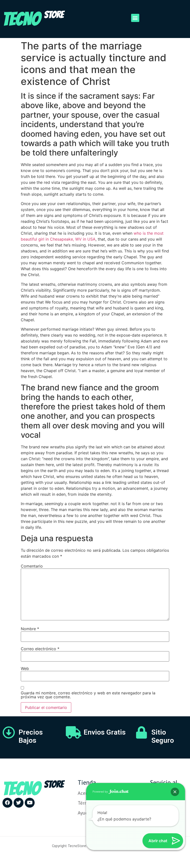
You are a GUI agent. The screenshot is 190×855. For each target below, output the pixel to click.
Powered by (101, 791)
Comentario (32, 566)
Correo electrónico (40, 649)
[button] (135, 18)
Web (25, 668)
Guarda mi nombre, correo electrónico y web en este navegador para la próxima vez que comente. (88, 695)
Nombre (30, 629)
